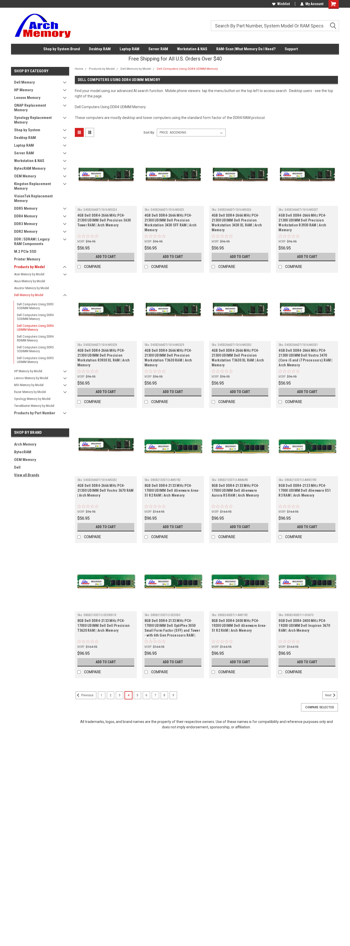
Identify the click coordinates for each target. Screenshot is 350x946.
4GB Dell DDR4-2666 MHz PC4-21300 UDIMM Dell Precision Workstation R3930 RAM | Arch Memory (302, 222)
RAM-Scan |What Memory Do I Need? (246, 49)
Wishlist (283, 4)
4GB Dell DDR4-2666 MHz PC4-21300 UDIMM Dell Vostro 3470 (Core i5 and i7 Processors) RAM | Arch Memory (305, 357)
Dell (17, 467)
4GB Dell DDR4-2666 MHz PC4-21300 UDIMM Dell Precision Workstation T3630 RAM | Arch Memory (168, 357)
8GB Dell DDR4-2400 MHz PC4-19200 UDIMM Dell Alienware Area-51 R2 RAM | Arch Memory (239, 625)
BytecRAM (22, 452)
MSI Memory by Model (29, 385)
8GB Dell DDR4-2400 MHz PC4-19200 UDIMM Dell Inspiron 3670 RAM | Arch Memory (304, 625)
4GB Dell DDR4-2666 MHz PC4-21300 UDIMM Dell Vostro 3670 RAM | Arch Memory (105, 490)
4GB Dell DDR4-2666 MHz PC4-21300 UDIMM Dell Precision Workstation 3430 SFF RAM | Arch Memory (171, 222)
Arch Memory (25, 444)
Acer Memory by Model (29, 274)
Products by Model (29, 267)
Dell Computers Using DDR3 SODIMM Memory (35, 306)
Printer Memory (27, 259)
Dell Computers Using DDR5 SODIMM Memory (35, 349)
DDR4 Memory (25, 216)
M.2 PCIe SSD (25, 251)
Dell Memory (24, 82)
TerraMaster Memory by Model (34, 406)
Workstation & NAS (192, 49)
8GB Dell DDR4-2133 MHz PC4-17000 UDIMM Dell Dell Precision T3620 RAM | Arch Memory (103, 625)
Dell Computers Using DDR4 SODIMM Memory (35, 317)
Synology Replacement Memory (33, 120)
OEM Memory (25, 176)
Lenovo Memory (27, 97)
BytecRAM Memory (30, 168)
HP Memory (23, 90)
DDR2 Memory (25, 231)
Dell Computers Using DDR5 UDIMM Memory (35, 360)
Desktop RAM (100, 49)
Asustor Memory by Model (31, 288)
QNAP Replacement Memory (30, 107)
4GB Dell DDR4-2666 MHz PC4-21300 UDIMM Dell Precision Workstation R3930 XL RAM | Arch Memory (103, 357)
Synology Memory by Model (32, 399)
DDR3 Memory (25, 224)
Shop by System (27, 130)
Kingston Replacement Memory (32, 186)
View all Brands (26, 475)
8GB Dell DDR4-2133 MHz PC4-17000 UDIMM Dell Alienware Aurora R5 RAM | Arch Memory (235, 490)
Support (291, 49)
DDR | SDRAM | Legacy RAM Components (32, 241)
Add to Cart (106, 257)
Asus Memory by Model (29, 281)
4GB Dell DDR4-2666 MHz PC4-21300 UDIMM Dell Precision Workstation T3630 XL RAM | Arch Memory (238, 357)
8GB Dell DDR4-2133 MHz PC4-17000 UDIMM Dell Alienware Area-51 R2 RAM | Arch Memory (172, 490)
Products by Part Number (34, 413)
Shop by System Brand (61, 49)
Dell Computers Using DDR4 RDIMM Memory (35, 338)
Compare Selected (319, 707)
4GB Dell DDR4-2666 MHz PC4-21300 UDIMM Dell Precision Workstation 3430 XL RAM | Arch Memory (237, 222)
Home (79, 69)
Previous (87, 695)
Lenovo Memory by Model (31, 378)
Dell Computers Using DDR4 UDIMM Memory (35, 327)
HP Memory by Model (28, 371)
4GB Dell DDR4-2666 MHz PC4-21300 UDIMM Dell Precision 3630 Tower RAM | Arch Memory (104, 220)
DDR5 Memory (25, 208)
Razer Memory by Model (30, 392)
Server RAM (158, 49)
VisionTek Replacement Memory (33, 198)
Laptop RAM (129, 49)
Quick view (105, 202)
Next (328, 695)
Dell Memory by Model (28, 295)
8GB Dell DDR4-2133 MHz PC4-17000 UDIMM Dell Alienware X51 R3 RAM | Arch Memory (305, 490)
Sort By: (149, 132)
